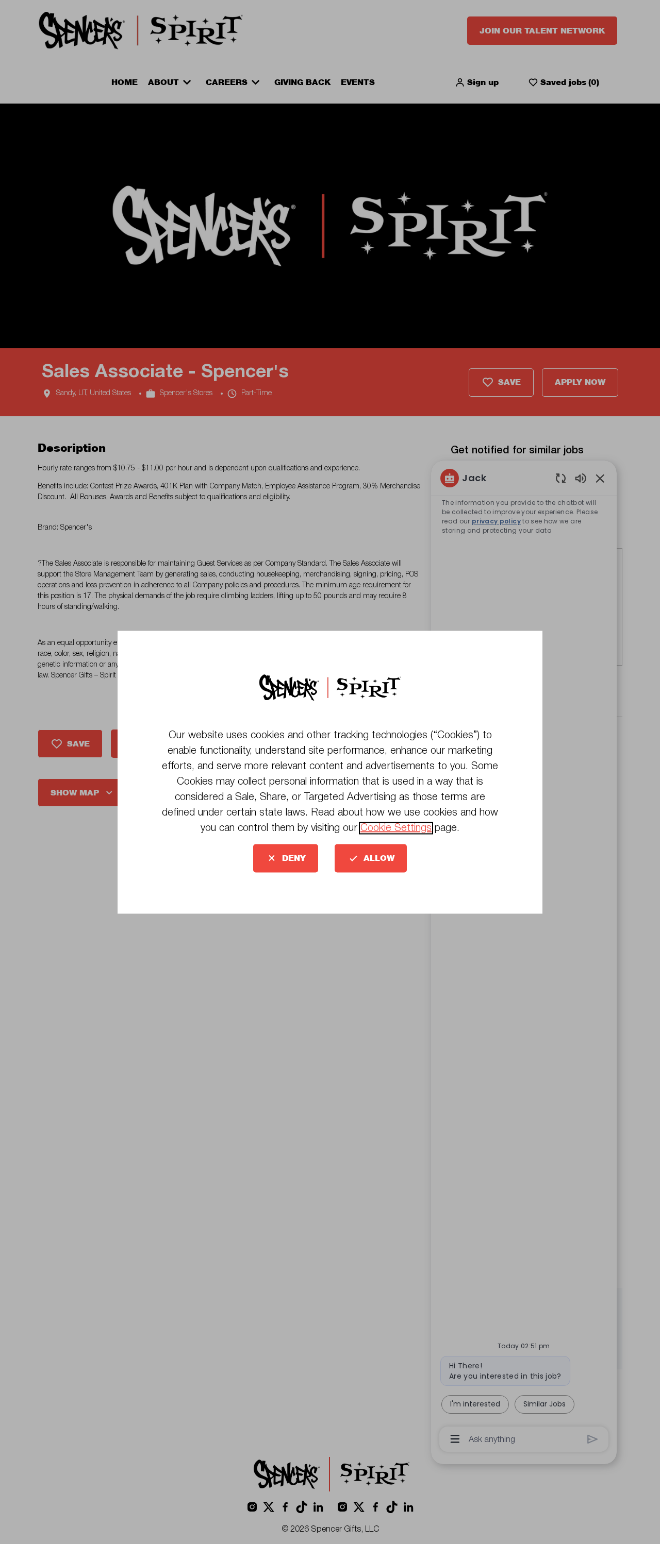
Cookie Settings (396, 828)
